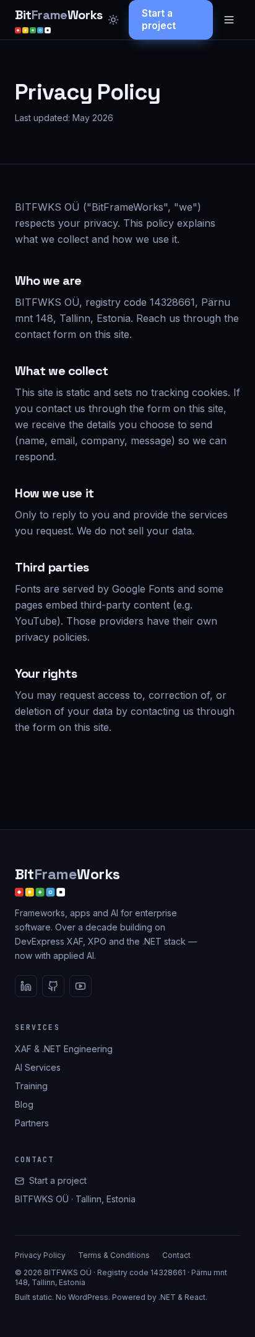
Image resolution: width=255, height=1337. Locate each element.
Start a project (159, 19)
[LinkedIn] (26, 986)
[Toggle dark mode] (113, 19)
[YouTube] (80, 986)
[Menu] (229, 20)
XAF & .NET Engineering (64, 1049)
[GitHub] (53, 986)
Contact (176, 1255)
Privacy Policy (40, 1255)
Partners (32, 1123)
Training (31, 1086)
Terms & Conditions (114, 1255)
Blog (24, 1104)
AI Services (38, 1067)
